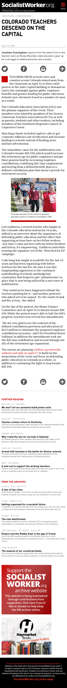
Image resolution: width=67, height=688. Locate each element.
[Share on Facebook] (24, 71)
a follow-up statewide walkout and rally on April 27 (31, 351)
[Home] (28, 5)
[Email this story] (43, 71)
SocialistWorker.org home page (33, 679)
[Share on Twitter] (5, 71)
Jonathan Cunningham (16, 16)
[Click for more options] (62, 71)
